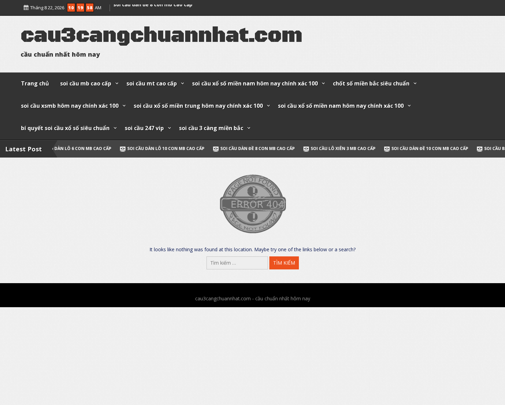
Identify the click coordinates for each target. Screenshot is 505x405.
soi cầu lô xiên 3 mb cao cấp (312, 148)
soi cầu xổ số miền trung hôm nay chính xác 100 (198, 105)
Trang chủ (35, 83)
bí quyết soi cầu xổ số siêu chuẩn (65, 128)
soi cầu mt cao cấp (151, 83)
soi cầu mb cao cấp (85, 83)
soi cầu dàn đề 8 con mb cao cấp (152, 9)
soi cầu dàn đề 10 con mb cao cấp (399, 148)
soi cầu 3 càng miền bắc (211, 128)
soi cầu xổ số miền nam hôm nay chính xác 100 (255, 83)
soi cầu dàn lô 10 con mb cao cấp (135, 148)
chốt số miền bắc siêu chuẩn (371, 83)
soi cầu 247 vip (144, 128)
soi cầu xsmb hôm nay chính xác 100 (70, 105)
